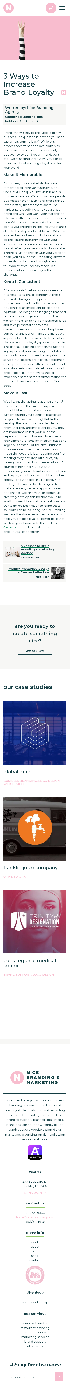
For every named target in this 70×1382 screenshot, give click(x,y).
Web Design (14, 784)
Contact (35, 1260)
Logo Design (49, 781)
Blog (35, 1251)
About (35, 1246)
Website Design (35, 1332)
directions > (35, 1192)
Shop (35, 1255)
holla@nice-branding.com (35, 1217)
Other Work (15, 876)
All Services (35, 1346)
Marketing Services (35, 1337)
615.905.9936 (35, 1213)
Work (35, 1242)
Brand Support (17, 974)
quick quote (35, 1222)
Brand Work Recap (35, 1302)
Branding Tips (32, 117)
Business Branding (20, 781)
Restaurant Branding (35, 1328)
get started (35, 650)
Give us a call (12, 527)
